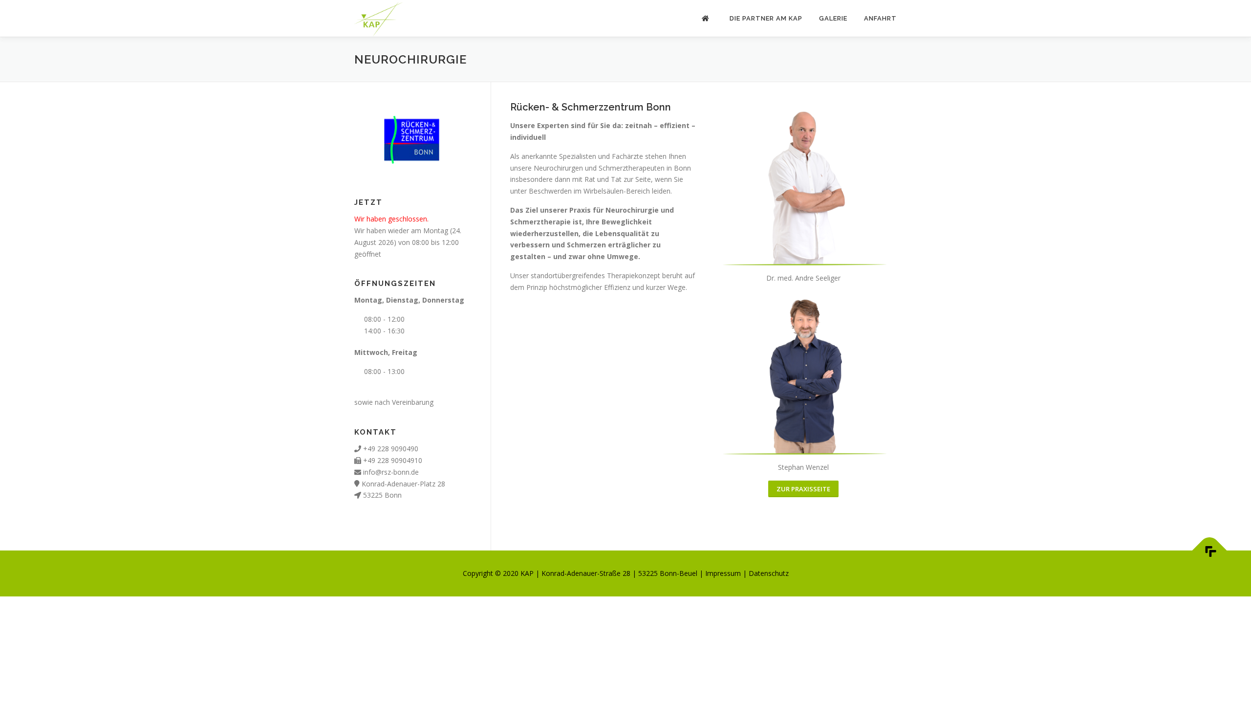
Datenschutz (769, 573)
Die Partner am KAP (766, 18)
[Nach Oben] (1209, 550)
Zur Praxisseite (803, 488)
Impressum (723, 573)
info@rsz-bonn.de (391, 472)
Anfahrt (880, 18)
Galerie (833, 18)
